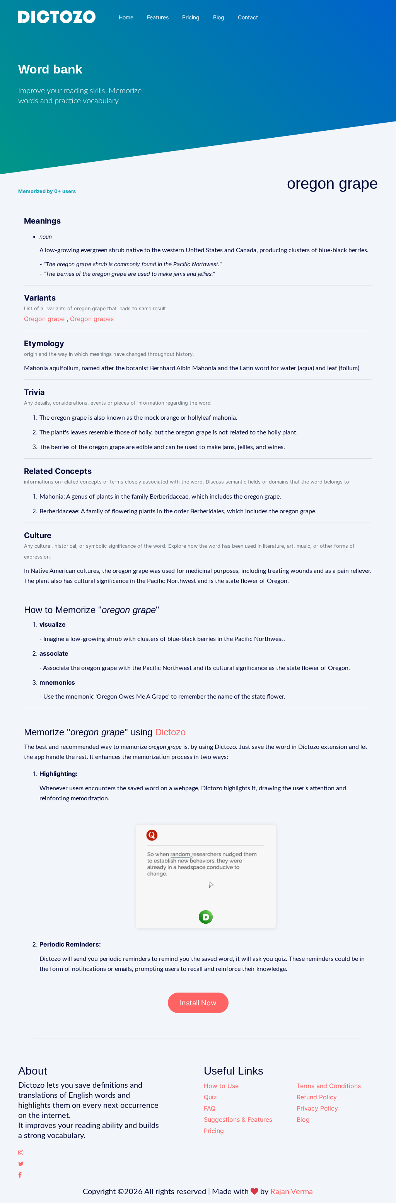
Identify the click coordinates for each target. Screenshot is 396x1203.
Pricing (191, 17)
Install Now (198, 1003)
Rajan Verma (291, 1192)
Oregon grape (44, 319)
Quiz (210, 1097)
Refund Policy (317, 1097)
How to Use (221, 1086)
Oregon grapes (92, 319)
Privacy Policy (317, 1108)
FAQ (209, 1108)
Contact (248, 17)
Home (126, 17)
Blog (218, 17)
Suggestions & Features (238, 1119)
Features (158, 17)
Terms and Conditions (329, 1086)
